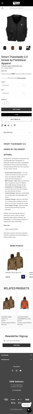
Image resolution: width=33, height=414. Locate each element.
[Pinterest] (14, 125)
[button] (21, 78)
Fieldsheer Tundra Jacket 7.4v (6, 318)
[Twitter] (11, 125)
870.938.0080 (17, 390)
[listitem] (14, 265)
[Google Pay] (16, 114)
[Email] (5, 125)
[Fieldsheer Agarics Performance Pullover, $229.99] (24, 303)
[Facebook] (2, 125)
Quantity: (4, 99)
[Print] (8, 125)
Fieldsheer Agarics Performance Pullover (24, 318)
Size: (2, 90)
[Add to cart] (23, 277)
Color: (3, 82)
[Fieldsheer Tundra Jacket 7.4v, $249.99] (8, 303)
